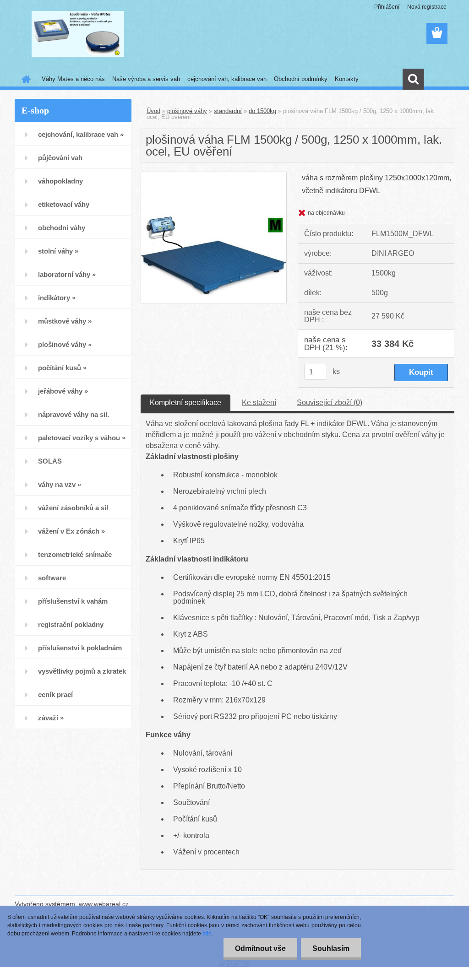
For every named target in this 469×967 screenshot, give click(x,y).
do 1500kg (262, 111)
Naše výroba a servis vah (146, 79)
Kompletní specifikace (185, 402)
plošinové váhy (187, 111)
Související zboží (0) (329, 402)
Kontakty (347, 79)
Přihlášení (386, 7)
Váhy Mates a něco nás (73, 79)
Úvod (153, 111)
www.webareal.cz (104, 904)
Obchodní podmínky (300, 79)
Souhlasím (330, 948)
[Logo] (78, 34)
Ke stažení (259, 402)
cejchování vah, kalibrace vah (227, 79)
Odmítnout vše (260, 948)
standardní (228, 111)
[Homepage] (24, 79)
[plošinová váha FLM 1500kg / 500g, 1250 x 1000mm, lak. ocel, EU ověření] (213, 175)
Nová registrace (427, 7)
